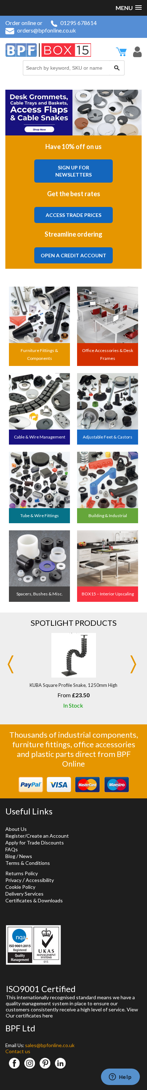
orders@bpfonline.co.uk (46, 30)
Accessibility (40, 880)
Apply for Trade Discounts (34, 842)
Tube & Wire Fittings (39, 515)
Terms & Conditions (27, 863)
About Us (16, 829)
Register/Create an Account (37, 836)
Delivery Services (24, 894)
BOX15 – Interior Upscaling (108, 593)
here (47, 1015)
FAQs (11, 849)
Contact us (17, 1051)
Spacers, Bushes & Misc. (39, 593)
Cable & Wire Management (39, 437)
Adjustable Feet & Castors (107, 437)
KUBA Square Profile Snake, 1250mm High (73, 685)
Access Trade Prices (73, 215)
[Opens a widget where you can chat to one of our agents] (120, 1077)
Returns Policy (21, 873)
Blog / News (18, 856)
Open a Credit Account (73, 255)
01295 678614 (78, 22)
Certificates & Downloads (34, 900)
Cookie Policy (20, 887)
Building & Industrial (107, 515)
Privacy (13, 880)
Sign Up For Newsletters (73, 171)
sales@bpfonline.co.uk (50, 1045)
